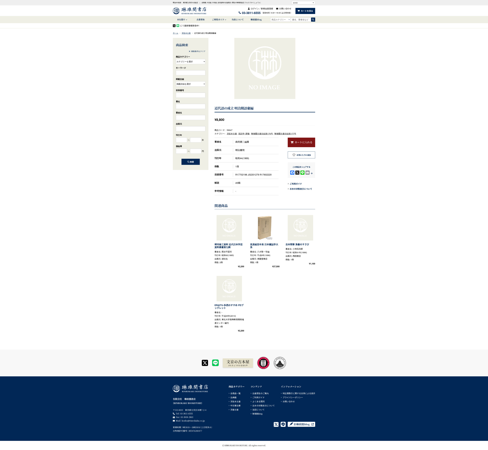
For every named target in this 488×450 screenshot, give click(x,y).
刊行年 (179, 135)
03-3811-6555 (251, 13)
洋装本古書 (186, 33)
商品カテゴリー (183, 56)
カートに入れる (303, 142)
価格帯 (179, 146)
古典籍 (233, 397)
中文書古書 (235, 405)
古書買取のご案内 (260, 393)
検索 (192, 161)
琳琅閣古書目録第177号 (285, 133)
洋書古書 (234, 409)
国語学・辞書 (244, 133)
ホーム (175, 33)
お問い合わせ (285, 8)
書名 (178, 101)
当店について (238, 19)
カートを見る (307, 10)
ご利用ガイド (218, 19)
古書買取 (200, 19)
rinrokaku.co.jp (193, 420)
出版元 (179, 123)
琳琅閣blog (256, 19)
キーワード (181, 67)
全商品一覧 (235, 393)
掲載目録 (180, 79)
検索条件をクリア (198, 51)
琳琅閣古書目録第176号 (262, 133)
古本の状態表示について (301, 188)
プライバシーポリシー (293, 397)
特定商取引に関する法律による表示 (299, 393)
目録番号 (180, 90)
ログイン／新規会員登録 (262, 8)
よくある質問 (258, 401)
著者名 (179, 112)
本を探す (181, 19)
